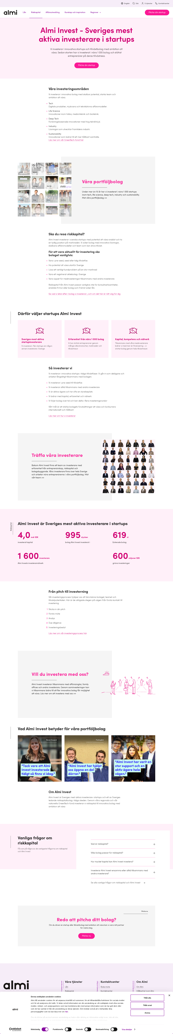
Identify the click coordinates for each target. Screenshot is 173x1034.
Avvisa (147, 1013)
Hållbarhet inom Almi (145, 991)
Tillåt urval (147, 1005)
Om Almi (139, 987)
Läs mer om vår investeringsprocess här (68, 633)
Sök (137, 3)
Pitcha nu (86, 936)
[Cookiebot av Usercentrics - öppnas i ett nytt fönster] (15, 1029)
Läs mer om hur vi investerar (62, 416)
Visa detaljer (127, 1029)
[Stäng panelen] (169, 995)
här (66, 1012)
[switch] (68, 1029)
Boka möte (105, 987)
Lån (66, 987)
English (127, 3)
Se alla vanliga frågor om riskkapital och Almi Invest (115, 882)
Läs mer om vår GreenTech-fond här (66, 140)
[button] (95, 12)
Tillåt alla (147, 998)
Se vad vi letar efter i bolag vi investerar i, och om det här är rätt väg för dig (84, 294)
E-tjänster (148, 3)
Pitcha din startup (157, 12)
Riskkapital (69, 991)
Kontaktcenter (163, 3)
